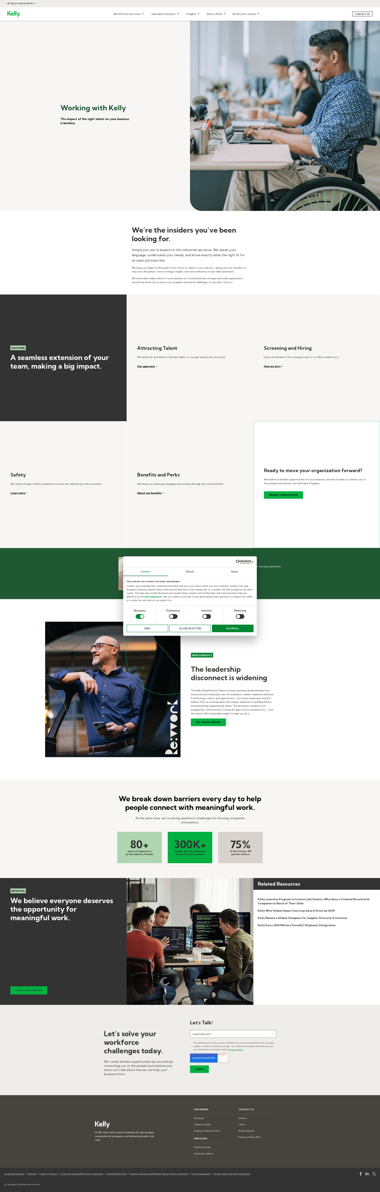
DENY (147, 628)
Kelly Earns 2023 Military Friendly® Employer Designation (297, 925)
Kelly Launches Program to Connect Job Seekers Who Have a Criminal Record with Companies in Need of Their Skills (314, 901)
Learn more (18, 493)
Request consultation (283, 495)
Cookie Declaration (14, 1174)
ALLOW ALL (232, 628)
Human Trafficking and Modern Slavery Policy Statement (159, 1174)
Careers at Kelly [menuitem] (202, 1124)
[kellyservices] (361, 1174)
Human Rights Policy (117, 1174)
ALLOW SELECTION (190, 628)
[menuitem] (128, 14)
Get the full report (208, 722)
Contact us (362, 14)
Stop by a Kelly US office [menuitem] (207, 1130)
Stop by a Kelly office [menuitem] (250, 1137)
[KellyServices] (374, 1174)
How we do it (272, 366)
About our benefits (149, 493)
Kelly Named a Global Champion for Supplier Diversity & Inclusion (302, 918)
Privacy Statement (151, 596)
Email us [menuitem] (243, 1118)
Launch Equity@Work (28, 990)
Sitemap (31, 1174)
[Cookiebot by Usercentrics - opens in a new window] (238, 562)
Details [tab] (190, 571)
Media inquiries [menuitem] (246, 1130)
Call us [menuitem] (242, 1124)
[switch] (173, 616)
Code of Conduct (48, 1174)
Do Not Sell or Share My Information (232, 1174)
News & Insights (202, 655)
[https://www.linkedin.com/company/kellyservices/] (367, 1174)
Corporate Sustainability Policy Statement (81, 1174)
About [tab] (234, 571)
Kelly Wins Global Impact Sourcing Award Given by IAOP (296, 910)
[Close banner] (252, 562)
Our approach (146, 366)
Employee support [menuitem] (203, 1153)
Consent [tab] (145, 571)
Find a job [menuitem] (199, 1118)
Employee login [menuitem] (202, 1147)
